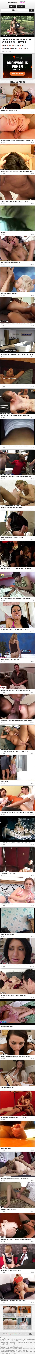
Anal (4, 45)
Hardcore (14, 48)
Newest (12, 6)
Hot (21, 48)
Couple (23, 45)
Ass (9, 45)
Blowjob (16, 45)
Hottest (21, 6)
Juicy (26, 48)
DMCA (30, 1334)
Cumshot (6, 48)
